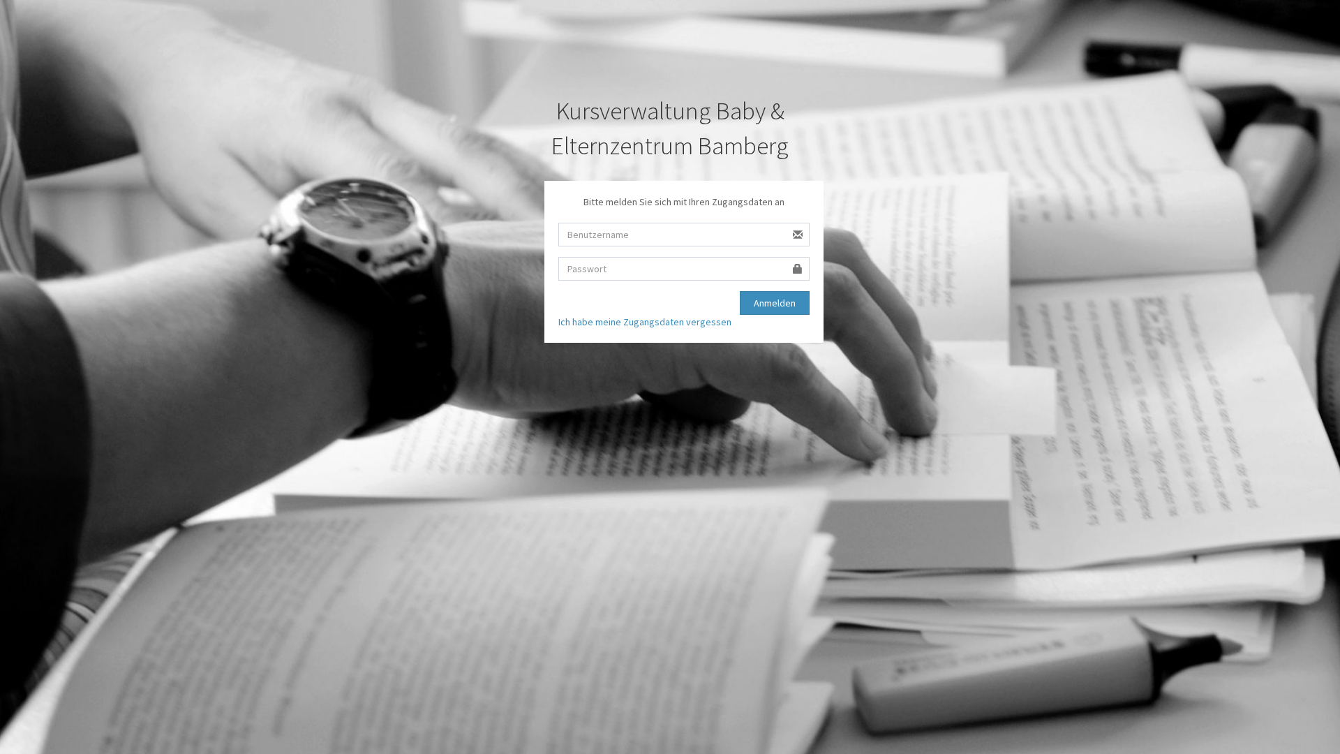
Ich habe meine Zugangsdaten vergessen (644, 322)
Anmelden (775, 303)
